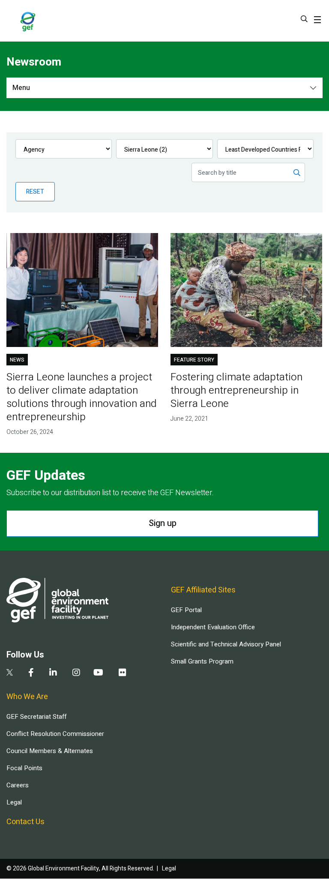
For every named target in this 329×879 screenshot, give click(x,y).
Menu (21, 88)
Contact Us (25, 822)
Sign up (162, 523)
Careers (17, 785)
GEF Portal (186, 610)
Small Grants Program (202, 661)
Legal (14, 802)
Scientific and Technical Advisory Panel (226, 644)
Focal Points (24, 768)
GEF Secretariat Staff (36, 716)
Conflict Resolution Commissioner (55, 733)
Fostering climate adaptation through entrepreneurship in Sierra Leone (236, 390)
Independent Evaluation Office (213, 627)
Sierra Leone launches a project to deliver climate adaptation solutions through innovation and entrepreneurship (81, 397)
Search (304, 18)
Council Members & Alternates (49, 751)
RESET (35, 191)
